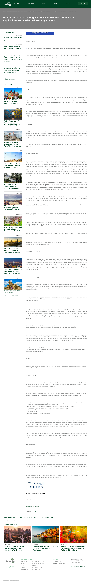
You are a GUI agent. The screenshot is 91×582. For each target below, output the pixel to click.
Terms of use (6, 580)
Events (23, 567)
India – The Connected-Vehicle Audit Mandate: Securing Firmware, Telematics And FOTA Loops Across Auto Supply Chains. (12, 168)
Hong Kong (24, 11)
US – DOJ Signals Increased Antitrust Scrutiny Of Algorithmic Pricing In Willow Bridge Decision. (12, 188)
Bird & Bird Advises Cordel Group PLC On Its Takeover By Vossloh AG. (13, 39)
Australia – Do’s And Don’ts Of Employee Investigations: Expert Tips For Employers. (12, 251)
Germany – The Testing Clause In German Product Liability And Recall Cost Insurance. (12, 102)
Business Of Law (37, 567)
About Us (24, 561)
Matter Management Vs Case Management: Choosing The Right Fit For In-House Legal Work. (13, 124)
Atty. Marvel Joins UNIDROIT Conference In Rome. (11, 78)
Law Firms (35, 565)
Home (4, 11)
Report (34, 511)
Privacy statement (14, 580)
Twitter (10, 567)
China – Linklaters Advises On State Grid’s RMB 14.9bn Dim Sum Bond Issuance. (13, 48)
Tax (19, 11)
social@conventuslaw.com (79, 566)
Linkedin (7, 567)
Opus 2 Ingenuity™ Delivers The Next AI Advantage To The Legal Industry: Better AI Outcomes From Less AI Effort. (13, 58)
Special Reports (37, 569)
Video (23, 565)
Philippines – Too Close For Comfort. (12, 292)
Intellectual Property (12, 11)
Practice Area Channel (39, 563)
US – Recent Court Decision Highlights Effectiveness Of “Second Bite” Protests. (13, 208)
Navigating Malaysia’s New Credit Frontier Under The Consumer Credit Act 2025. (11, 145)
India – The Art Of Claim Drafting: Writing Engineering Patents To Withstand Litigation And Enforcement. (73, 549)
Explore (23, 563)
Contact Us (24, 569)
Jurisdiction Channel (38, 561)
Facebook (13, 567)
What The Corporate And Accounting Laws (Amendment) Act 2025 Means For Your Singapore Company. (13, 231)
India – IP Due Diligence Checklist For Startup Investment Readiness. (45, 548)
